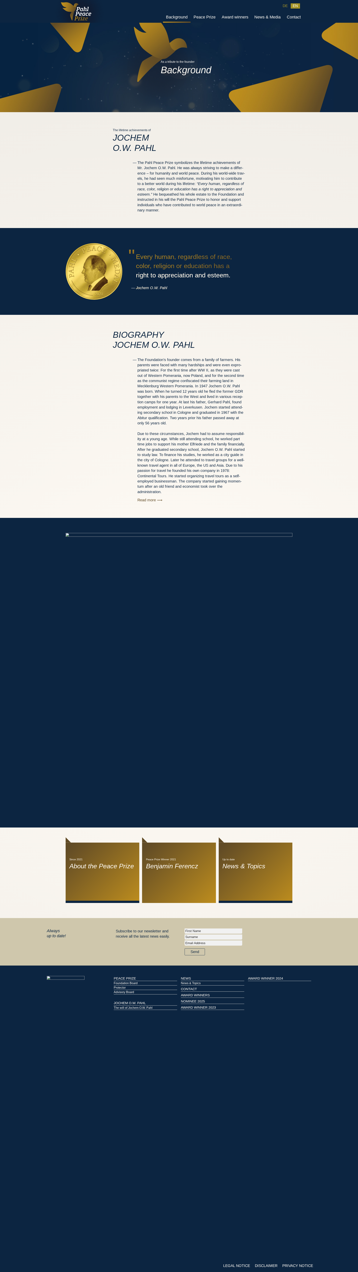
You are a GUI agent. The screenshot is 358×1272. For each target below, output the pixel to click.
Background (177, 17)
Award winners (235, 17)
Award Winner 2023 (198, 1007)
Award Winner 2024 (265, 978)
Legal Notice (236, 1266)
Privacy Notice (297, 1266)
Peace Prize (205, 17)
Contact (294, 17)
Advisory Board (124, 992)
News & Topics (191, 983)
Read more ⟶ (149, 500)
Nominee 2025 (193, 1001)
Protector (120, 987)
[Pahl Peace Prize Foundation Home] (79, 11)
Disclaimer (266, 1266)
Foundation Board (126, 983)
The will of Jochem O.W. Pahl (133, 1007)
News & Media (267, 17)
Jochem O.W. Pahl (130, 1003)
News (186, 978)
